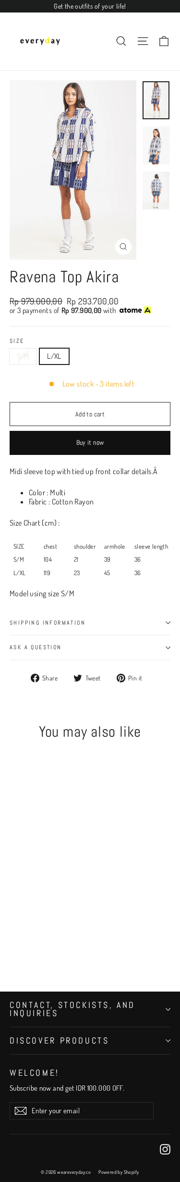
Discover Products (59, 1040)
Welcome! (35, 1072)
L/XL (54, 356)
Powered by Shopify (118, 1172)
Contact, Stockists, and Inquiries (72, 1008)
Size (17, 341)
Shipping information (47, 623)
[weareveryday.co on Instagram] (165, 1149)
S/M (23, 356)
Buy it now (90, 442)
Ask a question (36, 647)
